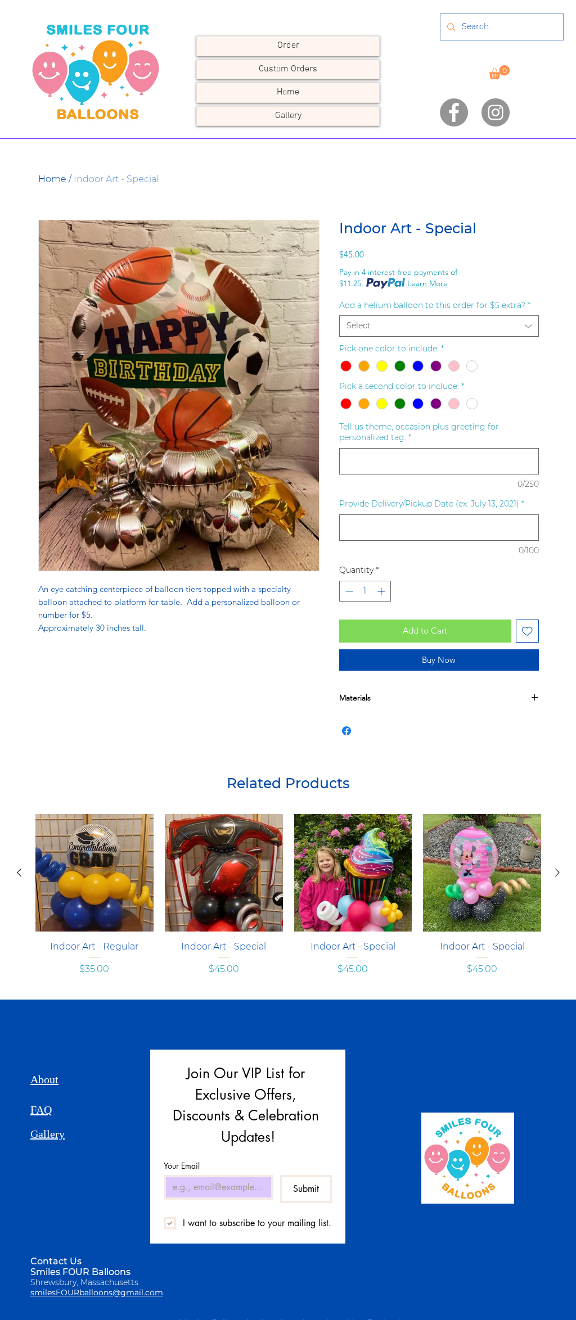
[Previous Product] (19, 872)
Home (288, 92)
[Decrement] (348, 591)
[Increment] (382, 591)
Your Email (182, 1165)
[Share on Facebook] (346, 731)
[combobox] (439, 326)
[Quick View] (94, 873)
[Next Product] (557, 872)
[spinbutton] (365, 591)
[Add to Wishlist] (527, 631)
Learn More (427, 283)
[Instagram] (496, 112)
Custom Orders (288, 69)
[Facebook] (454, 112)
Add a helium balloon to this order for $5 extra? (434, 305)
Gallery (288, 115)
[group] (288, 907)
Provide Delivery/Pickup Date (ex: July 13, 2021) (431, 504)
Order (288, 45)
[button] (499, 72)
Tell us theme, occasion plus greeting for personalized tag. (419, 432)
